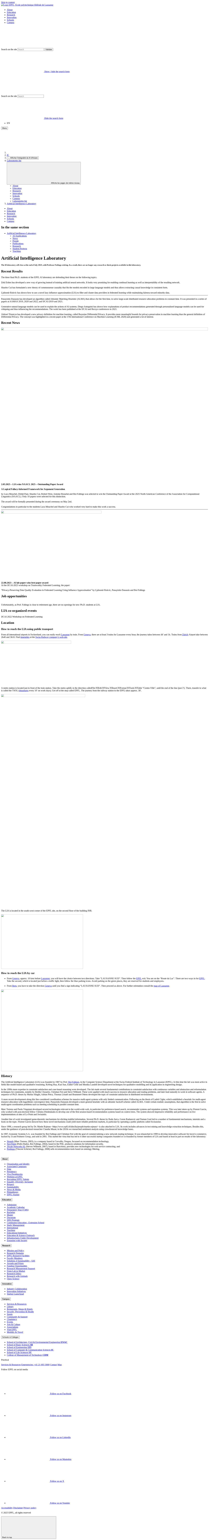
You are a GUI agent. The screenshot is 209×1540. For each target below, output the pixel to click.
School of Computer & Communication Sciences (30, 1350)
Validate (48, 49)
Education (11, 12)
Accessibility (7, 1508)
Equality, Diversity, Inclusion (20, 1182)
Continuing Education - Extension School (25, 1222)
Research (11, 15)
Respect (10, 1184)
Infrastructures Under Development (23, 1238)
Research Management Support (21, 1268)
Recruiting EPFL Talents (18, 1179)
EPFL (139, 978)
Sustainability (13, 1187)
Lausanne (65, 634)
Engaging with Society (17, 1240)
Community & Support (17, 1317)
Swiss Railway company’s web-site (51, 637)
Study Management (15, 1225)
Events (10, 1322)
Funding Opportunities (17, 1266)
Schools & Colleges (10, 1337)
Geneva (87, 634)
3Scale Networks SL (16, 1146)
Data (9, 1169)
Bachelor (11, 1212)
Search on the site (9, 49)
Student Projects (20, 248)
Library (10, 1306)
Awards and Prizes (15, 1263)
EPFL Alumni (13, 1194)
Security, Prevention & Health (20, 1311)
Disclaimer (18, 1508)
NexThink (11, 1144)
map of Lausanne (161, 986)
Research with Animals (17, 1276)
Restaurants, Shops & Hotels (20, 1309)
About (10, 10)
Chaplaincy (12, 1319)
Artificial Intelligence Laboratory (21, 203)
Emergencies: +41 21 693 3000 (35, 1364)
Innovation (11, 17)
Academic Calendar (16, 1207)
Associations (12, 1327)
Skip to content (8, 2)
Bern (14, 986)
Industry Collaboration (17, 1289)
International (12, 1228)
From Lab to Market (16, 1271)
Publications (18, 243)
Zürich (185, 634)
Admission (11, 1205)
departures (23, 690)
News (15, 238)
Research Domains (15, 1253)
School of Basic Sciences (20, 1345)
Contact (53, 1364)
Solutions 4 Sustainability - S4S (21, 1261)
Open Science (13, 1279)
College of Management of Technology (27, 1355)
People (16, 241)
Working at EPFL (15, 1177)
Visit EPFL (12, 1329)
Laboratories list (14, 160)
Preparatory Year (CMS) (18, 1210)
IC (8, 155)
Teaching (17, 251)
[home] (28, 152)
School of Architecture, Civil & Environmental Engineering (37, 1342)
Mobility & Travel (15, 1332)
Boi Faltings (73, 1082)
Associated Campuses (16, 1166)
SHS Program (13, 1220)
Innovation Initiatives (16, 1291)
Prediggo (11, 1149)
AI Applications (20, 236)
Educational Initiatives (17, 1233)
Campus (10, 22)
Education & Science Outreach (21, 1235)
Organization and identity (18, 1164)
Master (10, 1215)
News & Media (14, 1189)
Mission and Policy (15, 1250)
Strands (10, 1141)
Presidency (12, 1171)
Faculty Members (14, 1258)
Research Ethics (14, 1273)
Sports (10, 1314)
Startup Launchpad (15, 1294)
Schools (10, 20)
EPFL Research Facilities (18, 1255)
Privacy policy (29, 1508)
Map (60, 1364)
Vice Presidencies (15, 1174)
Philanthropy (12, 1192)
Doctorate (11, 1217)
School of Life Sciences (19, 1352)
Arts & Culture (13, 1324)
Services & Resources (16, 1304)
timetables (24, 637)
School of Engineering (19, 1347)
